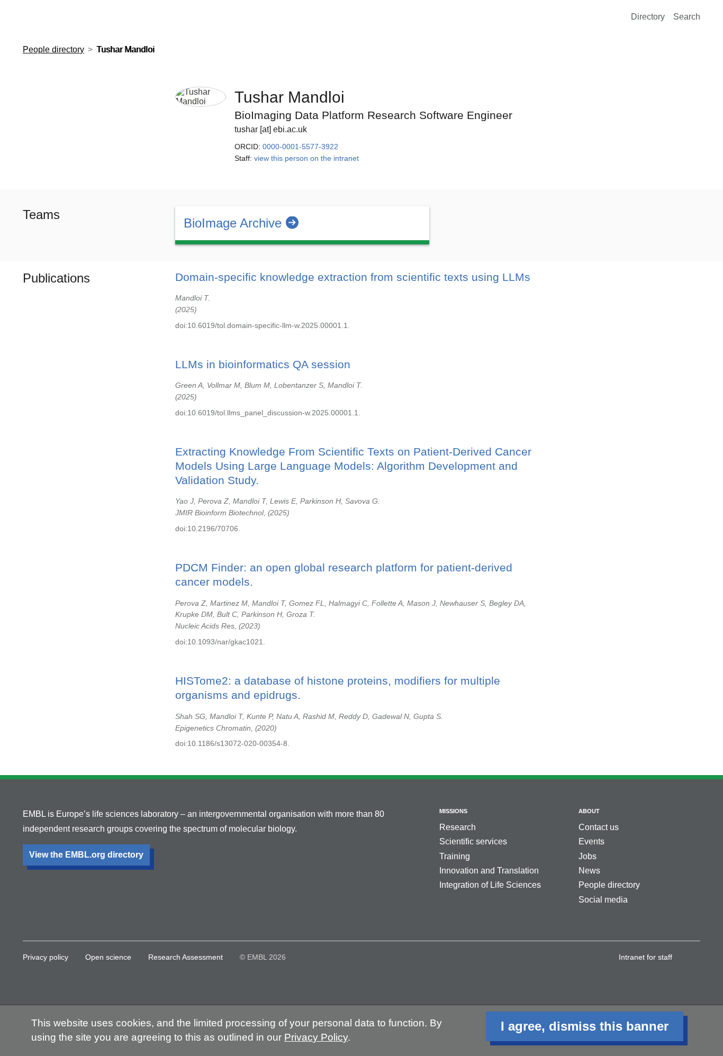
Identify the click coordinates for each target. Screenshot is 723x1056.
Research (457, 827)
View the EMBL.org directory (86, 854)
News (589, 870)
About (589, 811)
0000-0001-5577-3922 (300, 146)
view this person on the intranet (306, 158)
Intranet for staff (645, 957)
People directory (53, 49)
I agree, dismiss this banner (584, 1026)
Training (454, 856)
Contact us (599, 827)
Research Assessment (185, 957)
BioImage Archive (233, 223)
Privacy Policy (316, 1037)
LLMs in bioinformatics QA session (262, 364)
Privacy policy (45, 957)
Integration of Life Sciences (490, 884)
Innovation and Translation (489, 870)
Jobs (588, 856)
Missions (453, 811)
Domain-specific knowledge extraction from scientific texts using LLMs (352, 277)
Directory (648, 16)
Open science (108, 957)
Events (591, 841)
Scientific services (473, 841)
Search (686, 16)
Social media (603, 899)
